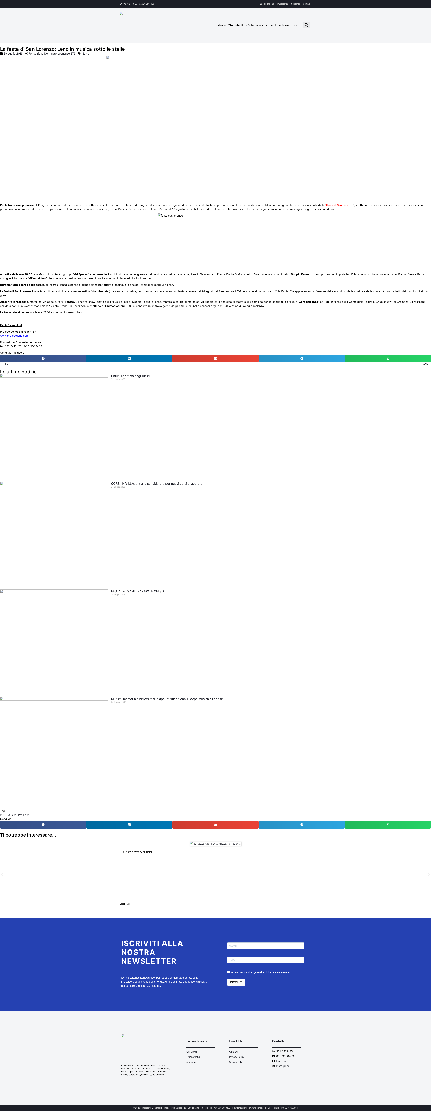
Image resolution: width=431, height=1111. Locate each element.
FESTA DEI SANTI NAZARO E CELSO (137, 591)
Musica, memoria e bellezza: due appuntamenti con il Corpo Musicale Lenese (167, 699)
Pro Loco (24, 815)
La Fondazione (267, 4)
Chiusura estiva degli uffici (130, 376)
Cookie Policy (236, 1062)
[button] (306, 25)
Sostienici (295, 4)
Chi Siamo (191, 1051)
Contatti (306, 4)
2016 (3, 815)
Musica (12, 815)
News (296, 25)
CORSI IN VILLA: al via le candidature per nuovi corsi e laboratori (157, 483)
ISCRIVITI (236, 982)
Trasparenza (282, 4)
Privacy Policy (236, 1056)
